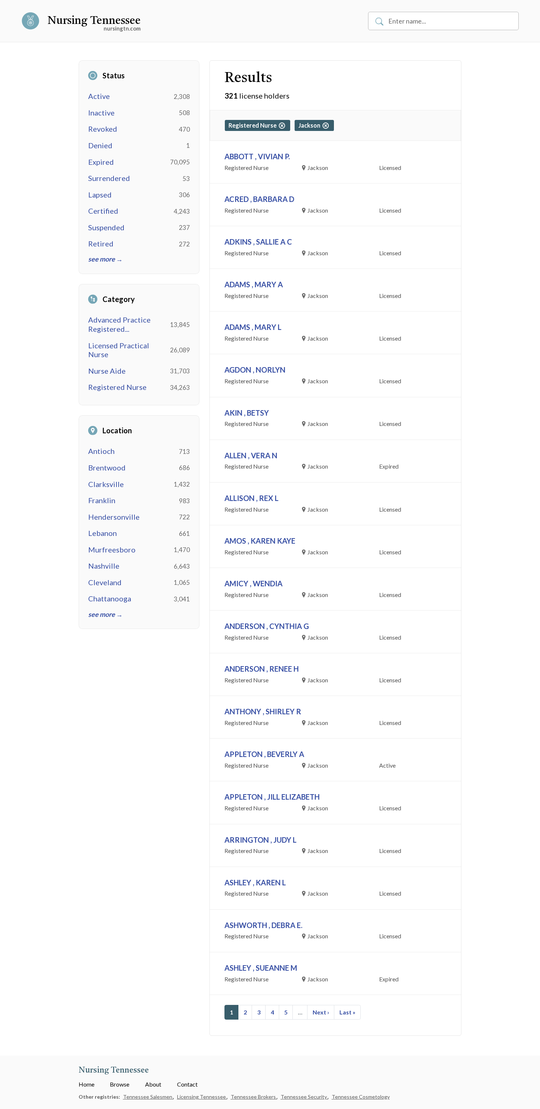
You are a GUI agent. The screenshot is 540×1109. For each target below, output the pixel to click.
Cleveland (105, 582)
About (153, 1084)
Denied (100, 145)
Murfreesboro (112, 549)
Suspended (106, 227)
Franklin (101, 500)
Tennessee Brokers (254, 1097)
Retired (101, 243)
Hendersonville (114, 516)
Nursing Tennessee (94, 20)
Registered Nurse (117, 387)
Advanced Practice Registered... (119, 324)
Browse (119, 1084)
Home (86, 1084)
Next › (321, 1012)
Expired (101, 161)
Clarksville (106, 484)
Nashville (103, 565)
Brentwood (107, 467)
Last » (347, 1012)
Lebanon (102, 533)
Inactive (101, 112)
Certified (103, 210)
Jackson (310, 125)
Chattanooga (109, 598)
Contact (187, 1084)
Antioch (101, 451)
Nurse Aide (107, 370)
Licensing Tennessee (202, 1097)
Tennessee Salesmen (148, 1097)
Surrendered (109, 178)
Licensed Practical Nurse (118, 350)
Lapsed (100, 194)
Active (99, 96)
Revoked (102, 128)
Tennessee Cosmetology (361, 1097)
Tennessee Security (304, 1097)
